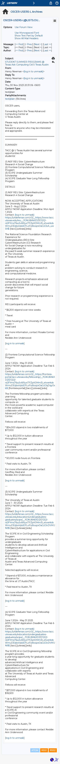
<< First (19, 44)
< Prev (28, 44)
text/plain (10, 98)
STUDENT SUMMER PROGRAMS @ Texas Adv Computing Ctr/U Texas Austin (27, 63)
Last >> (47, 44)
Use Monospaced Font (27, 32)
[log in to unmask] (33, 71)
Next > (37, 44)
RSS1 (44, 750)
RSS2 (53, 750)
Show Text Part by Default (29, 35)
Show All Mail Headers (26, 38)
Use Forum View (23, 27)
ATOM (35, 750)
